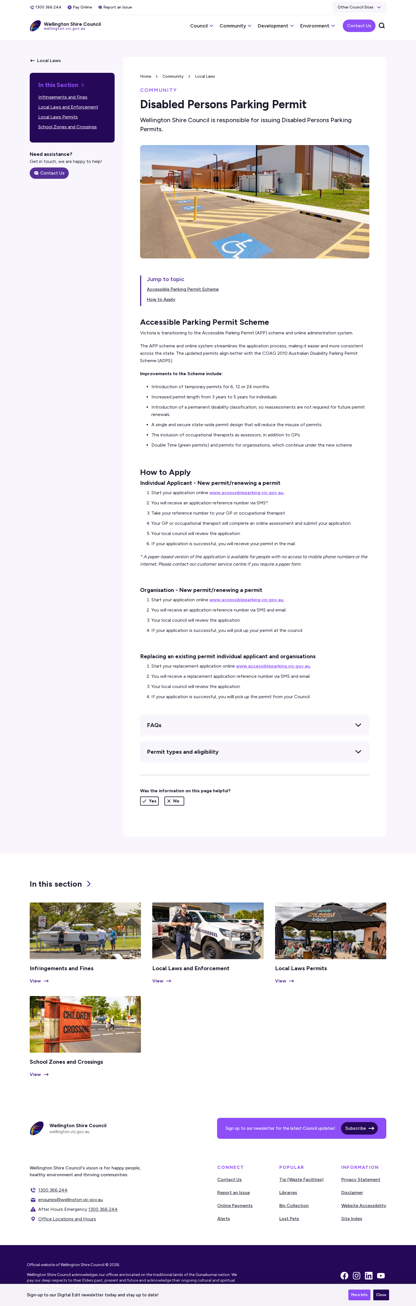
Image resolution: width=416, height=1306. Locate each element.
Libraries (288, 1192)
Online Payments (235, 1205)
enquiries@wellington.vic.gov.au (70, 1199)
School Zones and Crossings (67, 126)
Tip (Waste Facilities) (301, 1179)
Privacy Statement (360, 1179)
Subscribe (355, 1128)
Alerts (223, 1218)
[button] (359, 7)
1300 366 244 (53, 1190)
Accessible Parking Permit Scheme (183, 289)
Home (145, 76)
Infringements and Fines (62, 97)
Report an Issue (233, 1192)
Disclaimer (352, 1192)
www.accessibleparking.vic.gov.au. (246, 492)
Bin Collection (294, 1205)
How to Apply (161, 299)
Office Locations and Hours (67, 1219)
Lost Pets (289, 1218)
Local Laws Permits (58, 117)
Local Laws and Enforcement (68, 107)
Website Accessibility (363, 1205)
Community (173, 76)
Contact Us (359, 25)
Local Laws (205, 76)
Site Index (351, 1218)
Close (381, 1295)
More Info (359, 1295)
